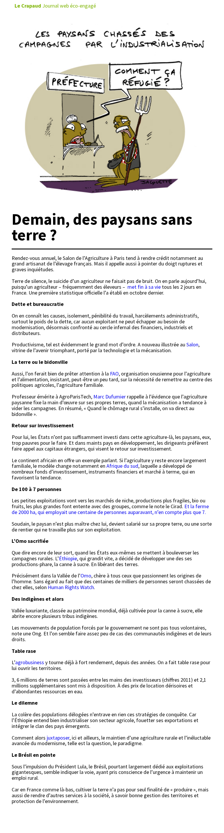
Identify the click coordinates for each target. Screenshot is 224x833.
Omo (85, 575)
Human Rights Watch (71, 587)
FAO (114, 373)
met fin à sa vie (144, 286)
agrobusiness (29, 662)
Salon (192, 344)
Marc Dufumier (109, 396)
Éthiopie (68, 558)
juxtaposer (57, 737)
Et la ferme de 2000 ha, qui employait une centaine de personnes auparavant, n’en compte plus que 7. (110, 509)
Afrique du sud (122, 465)
